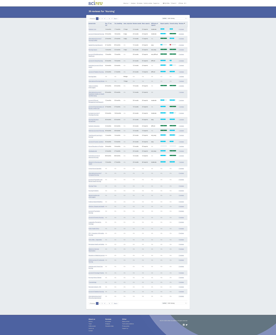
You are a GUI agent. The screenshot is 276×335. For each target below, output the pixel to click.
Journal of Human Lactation (96, 142)
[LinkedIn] (184, 325)
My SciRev (167, 3)
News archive (125, 321)
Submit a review (148, 3)
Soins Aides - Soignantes (95, 239)
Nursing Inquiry (93, 49)
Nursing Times (93, 186)
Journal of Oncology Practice (96, 273)
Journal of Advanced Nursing (96, 34)
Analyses (133, 3)
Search (174, 3)
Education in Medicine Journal (97, 255)
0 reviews (181, 168)
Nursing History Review (95, 277)
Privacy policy (125, 326)
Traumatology (92, 282)
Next (115, 18)
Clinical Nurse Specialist (95, 168)
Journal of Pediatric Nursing (96, 72)
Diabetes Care (92, 29)
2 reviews (181, 45)
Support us (156, 3)
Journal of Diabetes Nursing (96, 291)
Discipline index (109, 326)
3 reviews (181, 38)
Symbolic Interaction (94, 126)
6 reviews (181, 29)
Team (90, 324)
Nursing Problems (93, 190)
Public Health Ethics (94, 228)
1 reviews (181, 65)
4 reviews (181, 34)
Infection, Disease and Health (96, 206)
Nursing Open (92, 76)
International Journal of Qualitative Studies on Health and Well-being (96, 93)
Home (181, 3)
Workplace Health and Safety (96, 244)
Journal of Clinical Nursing (96, 61)
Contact (91, 330)
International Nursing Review (96, 81)
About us (125, 3)
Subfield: (164, 18)
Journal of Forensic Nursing (96, 217)
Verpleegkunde (93, 151)
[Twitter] (186, 325)
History (91, 321)
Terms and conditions (128, 324)
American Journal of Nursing (96, 130)
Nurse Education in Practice (96, 146)
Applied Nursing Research (96, 45)
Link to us (91, 328)
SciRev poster (92, 326)
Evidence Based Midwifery (95, 202)
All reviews (139, 3)
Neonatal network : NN (95, 287)
